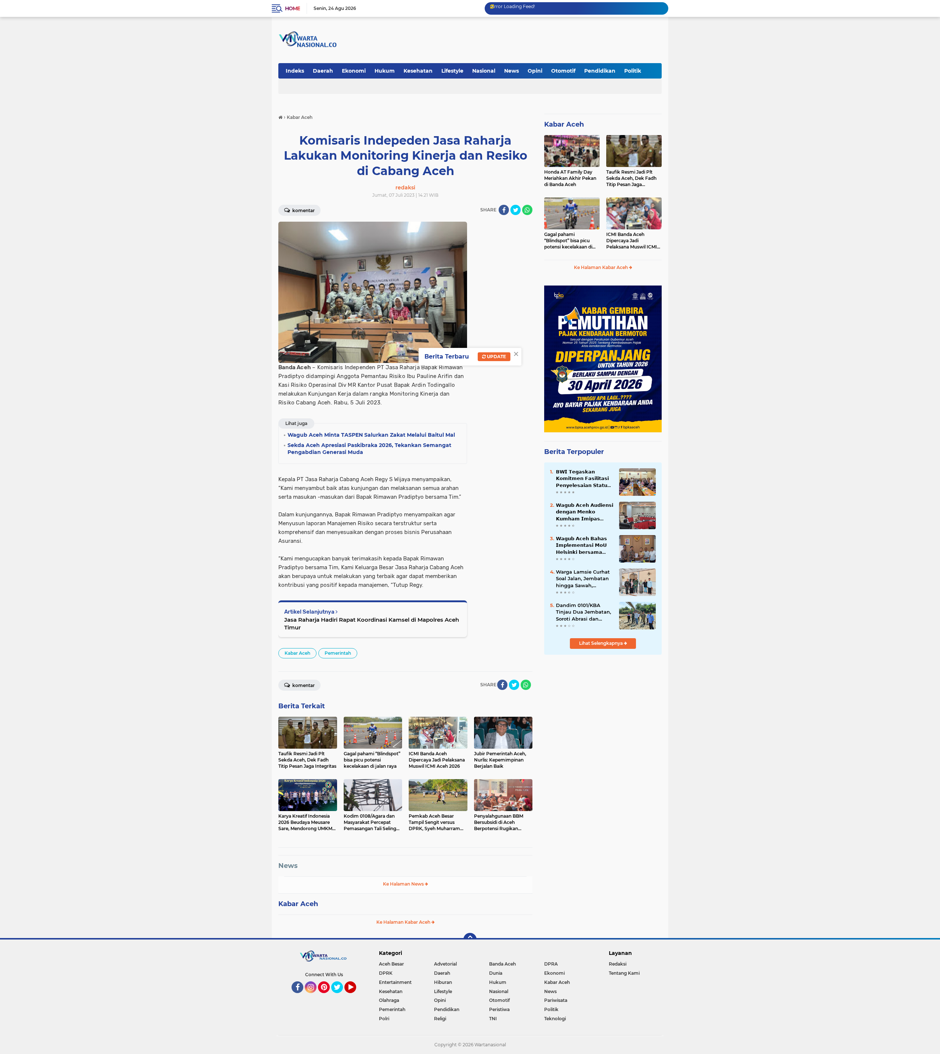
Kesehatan (418, 71)
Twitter (340, 996)
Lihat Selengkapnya (601, 643)
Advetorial (445, 964)
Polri (384, 1018)
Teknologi (555, 1018)
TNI (493, 1018)
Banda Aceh (502, 964)
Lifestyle (452, 71)
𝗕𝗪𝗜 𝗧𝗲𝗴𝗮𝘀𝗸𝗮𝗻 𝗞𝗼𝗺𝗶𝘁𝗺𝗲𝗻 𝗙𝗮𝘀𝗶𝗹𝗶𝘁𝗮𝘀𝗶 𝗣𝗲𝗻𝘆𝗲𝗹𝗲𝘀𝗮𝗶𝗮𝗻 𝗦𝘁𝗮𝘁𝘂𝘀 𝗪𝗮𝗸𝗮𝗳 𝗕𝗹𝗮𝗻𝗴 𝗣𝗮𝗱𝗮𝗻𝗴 (583, 478)
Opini (535, 71)
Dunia (495, 973)
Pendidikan (599, 71)
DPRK (386, 973)
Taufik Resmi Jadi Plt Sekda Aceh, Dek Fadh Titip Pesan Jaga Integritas (631, 178)
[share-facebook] (504, 210)
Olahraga (389, 1000)
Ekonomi (354, 71)
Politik (632, 71)
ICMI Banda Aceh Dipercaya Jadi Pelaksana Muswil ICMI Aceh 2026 (631, 241)
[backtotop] (470, 939)
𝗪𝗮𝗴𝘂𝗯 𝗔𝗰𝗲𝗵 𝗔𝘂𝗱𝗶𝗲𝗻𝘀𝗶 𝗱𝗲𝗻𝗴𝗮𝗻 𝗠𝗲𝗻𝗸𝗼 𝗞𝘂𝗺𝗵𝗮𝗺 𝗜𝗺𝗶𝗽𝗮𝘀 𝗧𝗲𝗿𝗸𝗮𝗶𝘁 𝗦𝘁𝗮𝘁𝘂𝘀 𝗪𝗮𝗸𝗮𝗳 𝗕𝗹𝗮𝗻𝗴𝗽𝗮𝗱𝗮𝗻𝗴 (584, 512)
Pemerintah (338, 653)
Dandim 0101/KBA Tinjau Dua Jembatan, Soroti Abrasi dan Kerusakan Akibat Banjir (583, 612)
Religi (440, 1018)
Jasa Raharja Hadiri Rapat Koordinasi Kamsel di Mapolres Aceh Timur (371, 623)
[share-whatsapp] (527, 210)
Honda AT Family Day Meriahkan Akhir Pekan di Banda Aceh (570, 178)
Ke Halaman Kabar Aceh (403, 922)
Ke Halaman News (404, 884)
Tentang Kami (624, 973)
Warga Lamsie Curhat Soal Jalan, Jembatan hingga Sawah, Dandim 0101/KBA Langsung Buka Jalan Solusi (583, 579)
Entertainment (395, 982)
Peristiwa (499, 1009)
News (511, 71)
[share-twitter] (515, 210)
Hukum (385, 71)
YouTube (355, 996)
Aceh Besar (391, 964)
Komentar (303, 210)
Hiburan (443, 982)
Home (292, 8)
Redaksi (617, 964)
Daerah (323, 71)
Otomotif (563, 71)
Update (496, 356)
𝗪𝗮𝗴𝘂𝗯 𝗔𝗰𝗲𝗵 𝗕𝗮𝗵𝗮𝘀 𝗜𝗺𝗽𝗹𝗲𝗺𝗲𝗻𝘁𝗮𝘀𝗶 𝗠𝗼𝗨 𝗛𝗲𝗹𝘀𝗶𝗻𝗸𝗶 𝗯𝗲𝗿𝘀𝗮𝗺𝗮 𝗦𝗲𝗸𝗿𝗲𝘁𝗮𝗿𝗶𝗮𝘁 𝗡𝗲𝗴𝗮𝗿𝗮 (581, 545)
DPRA (551, 964)
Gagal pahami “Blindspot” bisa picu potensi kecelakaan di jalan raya (568, 241)
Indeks (295, 71)
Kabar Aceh (297, 653)
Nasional (483, 71)
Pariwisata (555, 1000)
